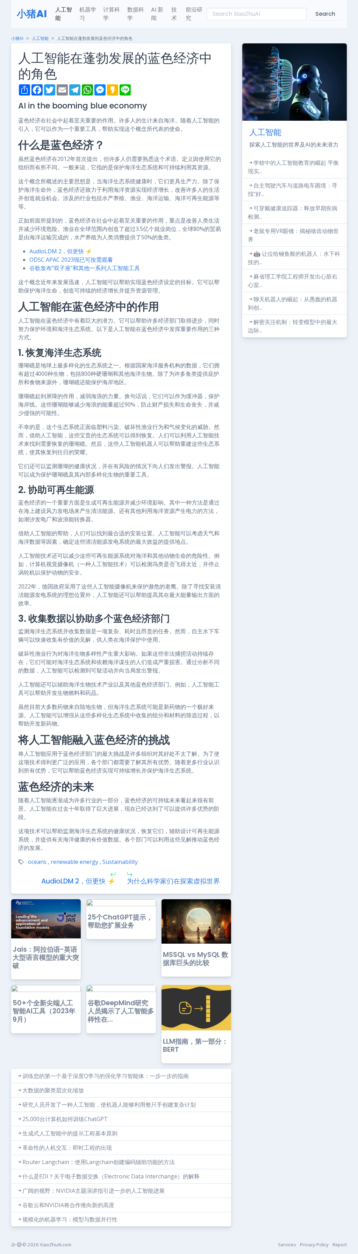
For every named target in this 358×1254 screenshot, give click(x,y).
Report (339, 1244)
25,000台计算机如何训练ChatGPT (65, 1119)
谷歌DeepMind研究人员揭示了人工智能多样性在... (121, 1011)
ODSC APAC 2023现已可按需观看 (71, 259)
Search (325, 14)
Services (287, 1244)
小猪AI (32, 14)
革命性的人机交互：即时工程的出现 (67, 1147)
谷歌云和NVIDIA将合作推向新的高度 (68, 1205)
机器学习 (87, 14)
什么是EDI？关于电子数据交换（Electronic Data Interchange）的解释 (111, 1176)
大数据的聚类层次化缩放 (53, 1090)
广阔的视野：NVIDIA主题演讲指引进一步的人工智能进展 (93, 1191)
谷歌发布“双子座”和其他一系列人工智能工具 (84, 268)
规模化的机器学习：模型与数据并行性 (69, 1219)
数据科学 (135, 14)
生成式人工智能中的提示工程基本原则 (69, 1133)
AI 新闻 (157, 14)
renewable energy (74, 862)
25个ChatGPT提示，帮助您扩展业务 (120, 921)
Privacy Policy (314, 1244)
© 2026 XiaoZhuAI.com (46, 1244)
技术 (174, 14)
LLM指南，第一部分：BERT (195, 1045)
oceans (37, 862)
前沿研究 (194, 14)
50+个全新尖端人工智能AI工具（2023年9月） (44, 1011)
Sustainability (120, 862)
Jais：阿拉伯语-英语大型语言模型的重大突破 (46, 957)
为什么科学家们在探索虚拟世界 (173, 881)
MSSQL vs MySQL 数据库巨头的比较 (195, 958)
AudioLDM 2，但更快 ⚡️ (60, 251)
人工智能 (63, 14)
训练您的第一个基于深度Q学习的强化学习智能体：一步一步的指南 (105, 1076)
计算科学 (111, 14)
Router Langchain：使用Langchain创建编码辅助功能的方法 (98, 1162)
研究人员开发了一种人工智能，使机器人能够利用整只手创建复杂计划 (109, 1104)
